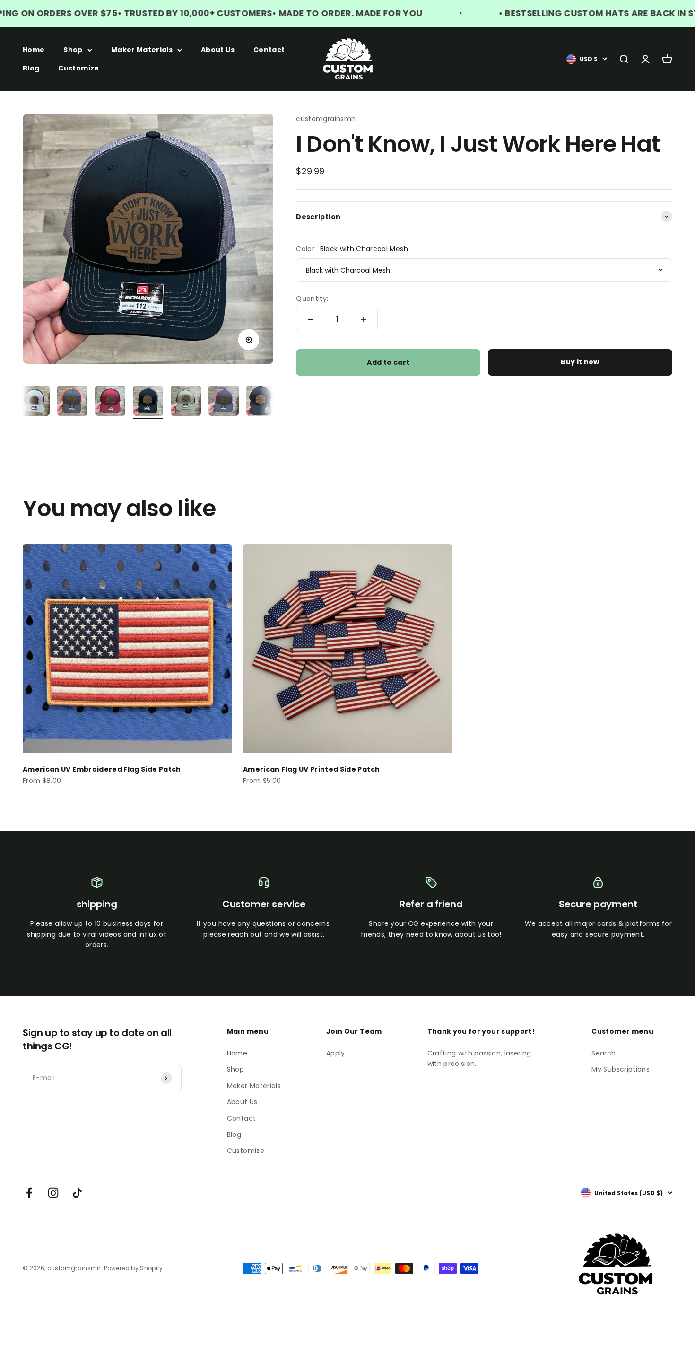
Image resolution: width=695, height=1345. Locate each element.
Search (603, 1053)
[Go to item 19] (223, 402)
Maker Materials (142, 49)
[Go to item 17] (148, 402)
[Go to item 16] (110, 402)
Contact (269, 49)
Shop (72, 49)
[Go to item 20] (261, 402)
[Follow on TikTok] (77, 1193)
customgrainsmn (326, 118)
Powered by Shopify (133, 1268)
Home (33, 49)
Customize (78, 67)
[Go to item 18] (186, 402)
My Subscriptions (620, 1069)
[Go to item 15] (72, 402)
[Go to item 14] (34, 402)
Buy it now (580, 362)
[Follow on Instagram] (53, 1193)
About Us (218, 49)
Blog (31, 67)
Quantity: (312, 298)
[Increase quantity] (363, 319)
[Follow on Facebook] (29, 1193)
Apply (335, 1053)
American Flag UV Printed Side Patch (311, 769)
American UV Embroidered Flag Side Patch (102, 769)
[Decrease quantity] (310, 319)
